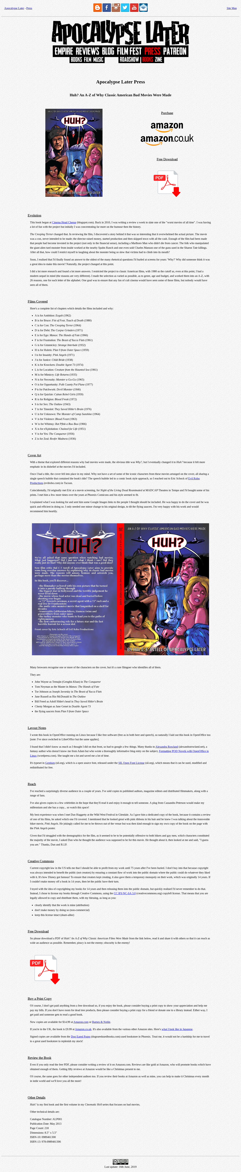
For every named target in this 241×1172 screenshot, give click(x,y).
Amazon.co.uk (83, 1029)
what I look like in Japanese (177, 1029)
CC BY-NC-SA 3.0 (125, 893)
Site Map (232, 8)
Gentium (50, 762)
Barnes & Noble (101, 1021)
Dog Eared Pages (80, 1036)
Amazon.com (80, 1021)
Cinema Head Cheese (64, 222)
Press (29, 8)
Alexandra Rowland (166, 746)
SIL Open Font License (131, 762)
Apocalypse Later (14, 8)
